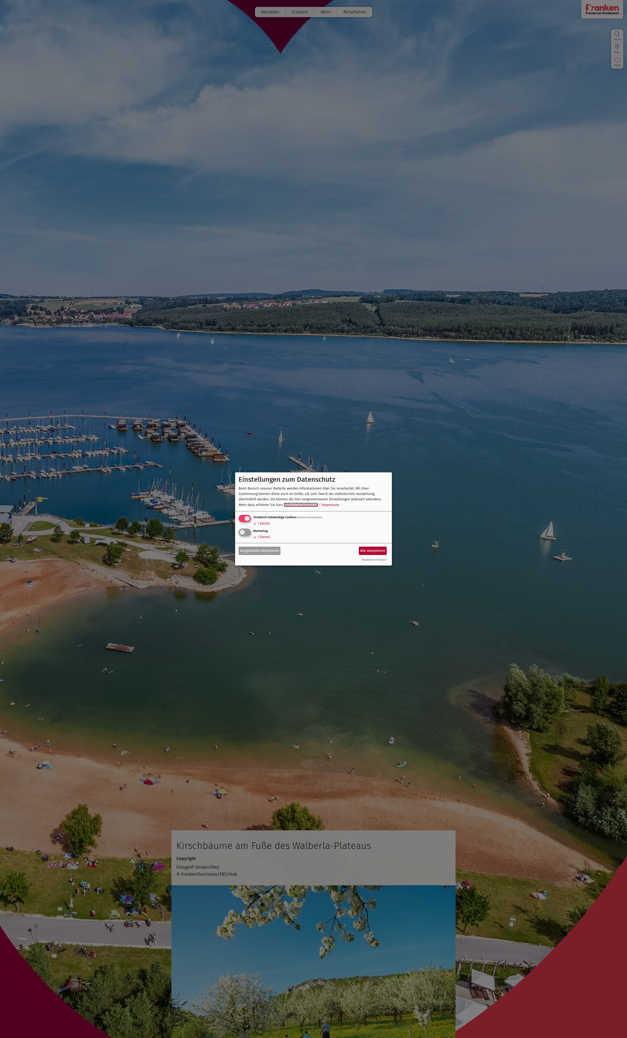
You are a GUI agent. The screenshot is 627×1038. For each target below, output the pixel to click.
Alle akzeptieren (372, 550)
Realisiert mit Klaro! (374, 559)
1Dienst (261, 523)
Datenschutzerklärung (301, 505)
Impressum (330, 505)
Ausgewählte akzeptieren (259, 550)
